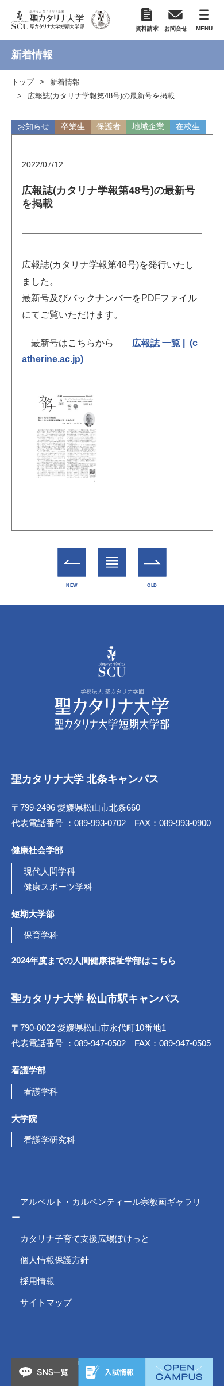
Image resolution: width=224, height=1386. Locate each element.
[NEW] (72, 562)
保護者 (108, 126)
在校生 (188, 126)
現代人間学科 (49, 871)
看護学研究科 (49, 1140)
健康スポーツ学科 (58, 887)
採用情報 (37, 1281)
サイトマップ (46, 1302)
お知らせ (33, 126)
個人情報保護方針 (54, 1260)
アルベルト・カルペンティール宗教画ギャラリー (106, 1209)
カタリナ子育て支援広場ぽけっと (84, 1238)
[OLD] (152, 562)
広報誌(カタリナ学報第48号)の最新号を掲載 (101, 95)
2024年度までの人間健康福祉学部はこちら (93, 960)
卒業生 (73, 126)
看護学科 (41, 1091)
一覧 (112, 553)
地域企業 (148, 126)
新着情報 (65, 82)
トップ (22, 82)
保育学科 (41, 935)
